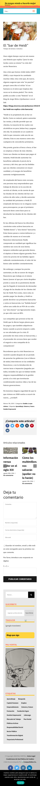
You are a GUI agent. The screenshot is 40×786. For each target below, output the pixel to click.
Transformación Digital (15, 735)
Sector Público (12, 731)
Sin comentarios (8, 475)
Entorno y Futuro (29, 406)
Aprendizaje (19, 406)
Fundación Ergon (23, 711)
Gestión (25, 403)
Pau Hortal (27, 719)
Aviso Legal (31, 756)
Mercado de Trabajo (14, 719)
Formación (10, 711)
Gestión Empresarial (9, 409)
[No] (37, 778)
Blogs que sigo (13, 635)
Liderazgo (27, 715)
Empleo (24, 703)
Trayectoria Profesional (15, 739)
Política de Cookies (27, 759)
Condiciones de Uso (13, 759)
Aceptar (20, 783)
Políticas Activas (12, 723)
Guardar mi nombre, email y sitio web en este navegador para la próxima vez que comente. (19, 549)
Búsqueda (21, 699)
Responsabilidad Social (15, 727)
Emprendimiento (13, 707)
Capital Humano (12, 703)
